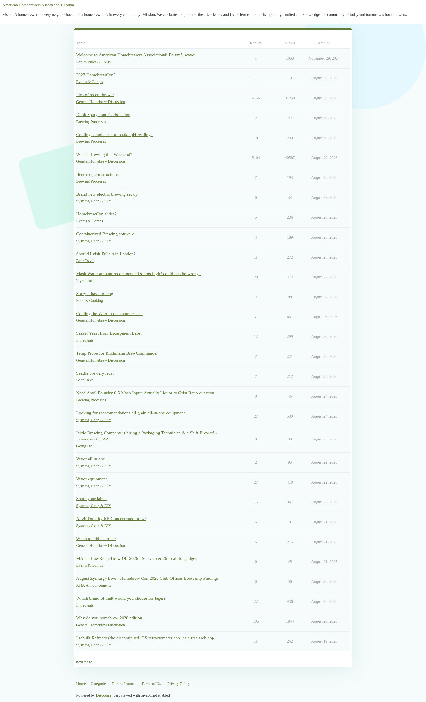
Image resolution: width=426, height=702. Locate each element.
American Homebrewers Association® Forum (38, 5)
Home (81, 684)
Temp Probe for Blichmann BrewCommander (117, 353)
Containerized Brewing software (105, 233)
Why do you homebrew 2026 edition (109, 617)
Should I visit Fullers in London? (106, 253)
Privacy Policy (178, 684)
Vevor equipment (91, 478)
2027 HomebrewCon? (95, 74)
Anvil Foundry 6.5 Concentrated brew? (111, 518)
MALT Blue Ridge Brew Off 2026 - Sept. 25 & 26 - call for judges (136, 558)
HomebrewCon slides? (96, 213)
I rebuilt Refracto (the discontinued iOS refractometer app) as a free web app (145, 637)
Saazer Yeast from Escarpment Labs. (109, 333)
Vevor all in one (90, 458)
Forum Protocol (124, 684)
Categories (99, 684)
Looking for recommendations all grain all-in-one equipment (130, 412)
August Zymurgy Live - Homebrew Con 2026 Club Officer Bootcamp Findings (147, 578)
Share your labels (91, 498)
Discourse (103, 695)
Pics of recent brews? (95, 94)
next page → (86, 662)
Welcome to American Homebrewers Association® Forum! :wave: (135, 55)
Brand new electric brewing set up (107, 194)
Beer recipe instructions (97, 174)
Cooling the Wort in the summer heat (109, 313)
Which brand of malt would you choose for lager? (121, 598)
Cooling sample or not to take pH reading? (114, 134)
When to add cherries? (96, 538)
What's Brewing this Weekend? (104, 154)
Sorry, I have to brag (94, 293)
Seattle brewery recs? (95, 373)
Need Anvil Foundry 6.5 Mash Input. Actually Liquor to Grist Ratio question (145, 392)
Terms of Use (152, 684)
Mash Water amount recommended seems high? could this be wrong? (138, 273)
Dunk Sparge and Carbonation (103, 114)
